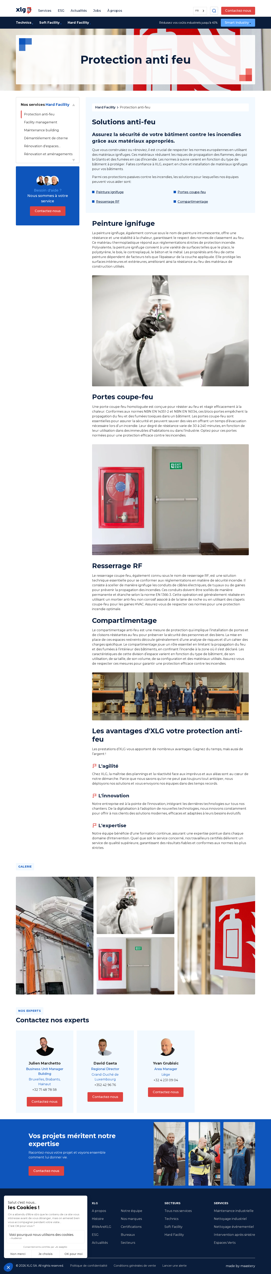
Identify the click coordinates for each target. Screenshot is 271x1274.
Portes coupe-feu (192, 192)
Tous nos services (178, 1211)
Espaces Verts (224, 1243)
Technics (171, 1219)
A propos (99, 1211)
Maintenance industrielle (234, 1211)
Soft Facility (173, 1227)
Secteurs (128, 1243)
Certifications (131, 1227)
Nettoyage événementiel (234, 1227)
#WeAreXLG (101, 1227)
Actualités (100, 1243)
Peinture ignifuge (110, 192)
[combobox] (200, 11)
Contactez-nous (238, 11)
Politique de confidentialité (88, 1265)
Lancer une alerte (174, 1265)
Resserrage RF (107, 202)
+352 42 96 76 (105, 1085)
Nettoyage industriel (230, 1219)
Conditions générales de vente (135, 1265)
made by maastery (240, 1266)
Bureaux (128, 1235)
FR (197, 10)
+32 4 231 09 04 (166, 1080)
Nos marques (131, 1219)
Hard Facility (105, 107)
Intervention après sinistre (234, 1235)
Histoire (98, 1219)
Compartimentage (193, 202)
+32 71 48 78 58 (44, 1090)
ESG (95, 1235)
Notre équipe (131, 1211)
